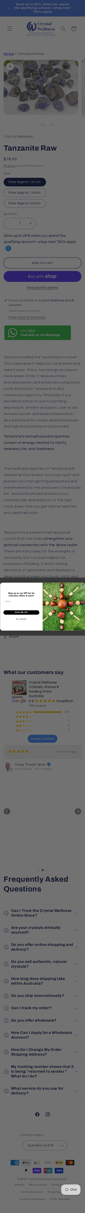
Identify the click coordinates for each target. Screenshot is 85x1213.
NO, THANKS (21, 619)
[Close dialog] (82, 585)
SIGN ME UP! (21, 612)
